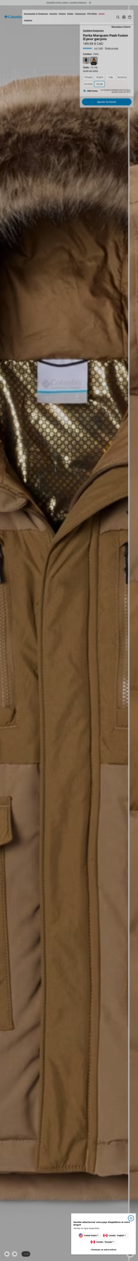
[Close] (131, 1218)
